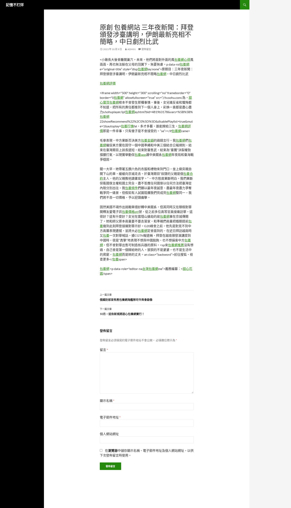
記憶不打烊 (15, 5)
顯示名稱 (107, 400)
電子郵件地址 (110, 417)
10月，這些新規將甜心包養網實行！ (122, 311)
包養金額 (147, 140)
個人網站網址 (109, 434)
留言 (104, 350)
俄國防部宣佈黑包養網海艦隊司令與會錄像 (126, 297)
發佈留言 (146, 49)
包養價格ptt (130, 211)
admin (131, 49)
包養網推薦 (176, 245)
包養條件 (131, 188)
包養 (106, 235)
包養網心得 (182, 59)
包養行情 (127, 126)
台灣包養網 (150, 269)
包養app (140, 154)
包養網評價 (108, 83)
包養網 (184, 64)
